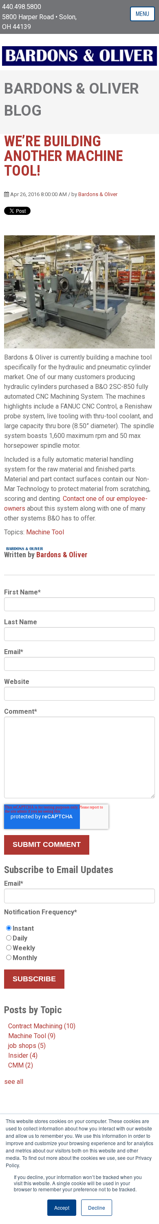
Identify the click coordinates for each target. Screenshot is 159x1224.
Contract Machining (41, 1026)
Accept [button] (61, 1207)
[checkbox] (79, 943)
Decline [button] (96, 1207)
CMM (20, 1065)
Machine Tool (45, 532)
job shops (27, 1046)
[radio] (79, 929)
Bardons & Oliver (97, 194)
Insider (23, 1055)
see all (13, 1082)
